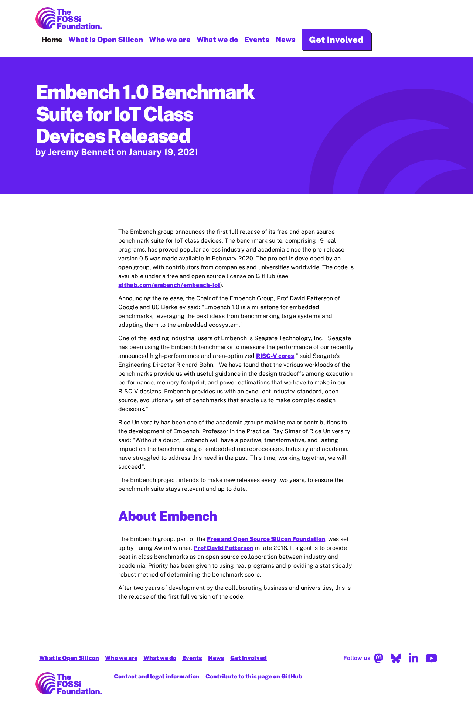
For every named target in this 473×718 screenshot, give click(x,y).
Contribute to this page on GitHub (253, 676)
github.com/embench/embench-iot (169, 284)
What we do (217, 39)
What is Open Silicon (105, 39)
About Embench (167, 516)
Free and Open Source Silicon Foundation (266, 539)
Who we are (170, 39)
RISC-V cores (275, 355)
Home (51, 39)
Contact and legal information (157, 676)
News (285, 39)
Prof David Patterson (223, 547)
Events (256, 39)
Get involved (336, 39)
